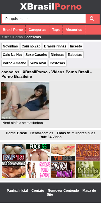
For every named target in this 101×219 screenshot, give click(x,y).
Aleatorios (74, 30)
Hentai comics (41, 133)
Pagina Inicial (18, 191)
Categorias (37, 30)
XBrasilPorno (12, 37)
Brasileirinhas (55, 46)
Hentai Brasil (16, 133)
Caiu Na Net (12, 55)
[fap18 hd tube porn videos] (14, 159)
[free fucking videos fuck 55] (38, 159)
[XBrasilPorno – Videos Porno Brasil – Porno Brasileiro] (50, 10)
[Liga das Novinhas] (14, 177)
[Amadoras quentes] (88, 159)
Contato (38, 191)
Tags (56, 30)
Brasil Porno (13, 30)
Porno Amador (14, 63)
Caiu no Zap (31, 46)
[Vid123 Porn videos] (63, 159)
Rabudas (75, 55)
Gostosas (57, 63)
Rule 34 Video (50, 137)
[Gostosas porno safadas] (38, 177)
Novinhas (10, 46)
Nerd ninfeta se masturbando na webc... (33, 123)
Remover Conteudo (64, 191)
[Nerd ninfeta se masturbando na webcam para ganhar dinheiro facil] (25, 101)
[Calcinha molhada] (88, 177)
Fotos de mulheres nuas (76, 133)
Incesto (76, 46)
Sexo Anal (38, 63)
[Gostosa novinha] (63, 177)
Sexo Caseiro (36, 55)
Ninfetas (57, 55)
